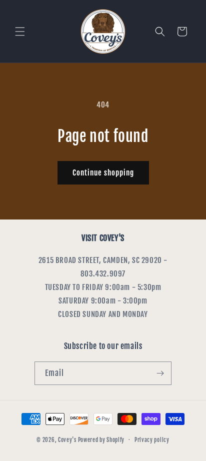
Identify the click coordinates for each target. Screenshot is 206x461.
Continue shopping (103, 173)
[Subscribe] (160, 373)
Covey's (67, 439)
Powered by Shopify (101, 439)
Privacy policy (152, 440)
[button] (20, 31)
